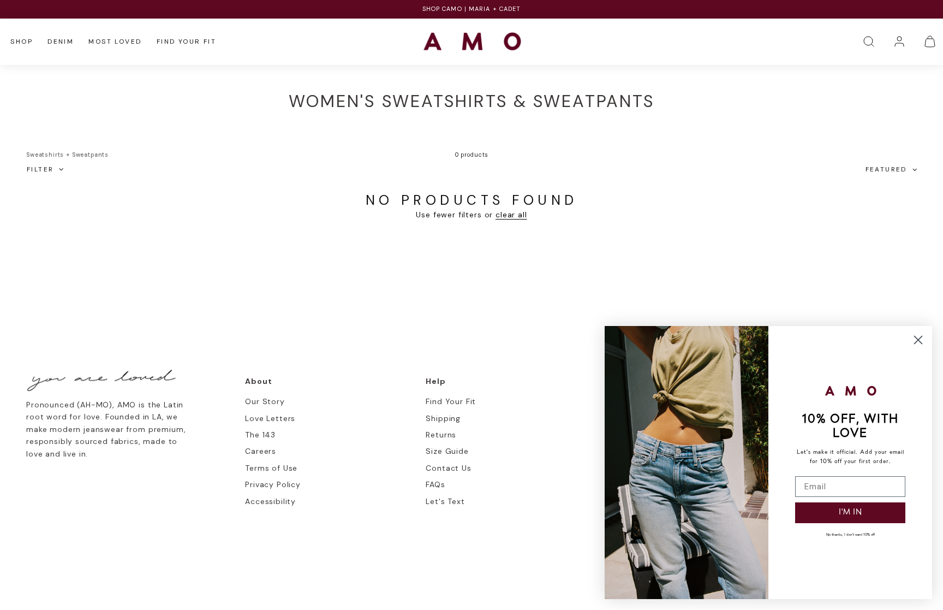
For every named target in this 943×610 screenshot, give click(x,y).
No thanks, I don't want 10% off (850, 535)
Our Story (265, 401)
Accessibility (270, 501)
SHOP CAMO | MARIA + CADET (471, 9)
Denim (60, 41)
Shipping (443, 418)
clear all (511, 215)
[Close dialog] (918, 340)
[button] (869, 41)
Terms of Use (271, 468)
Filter (40, 169)
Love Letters (270, 418)
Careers (260, 451)
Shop (21, 41)
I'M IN (850, 512)
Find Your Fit (186, 41)
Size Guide (447, 451)
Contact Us (448, 468)
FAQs (435, 484)
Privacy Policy (273, 484)
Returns (441, 435)
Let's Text (445, 501)
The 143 (260, 435)
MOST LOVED (114, 41)
